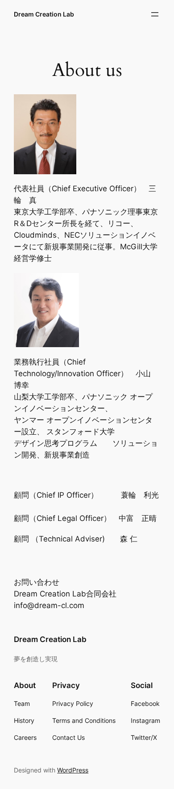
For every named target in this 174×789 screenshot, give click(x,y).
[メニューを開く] (154, 14)
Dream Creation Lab (44, 14)
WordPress (72, 770)
